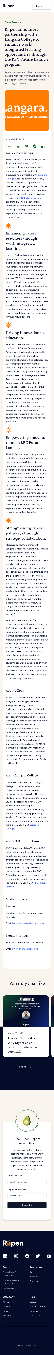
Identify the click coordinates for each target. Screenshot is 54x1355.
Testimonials (35, 1281)
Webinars (34, 1276)
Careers (6, 1306)
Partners (7, 1315)
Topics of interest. (16, 1189)
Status (33, 1302)
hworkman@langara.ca (25, 948)
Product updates (38, 1306)
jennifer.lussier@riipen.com (28, 923)
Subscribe (27, 1205)
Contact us (35, 1315)
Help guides (35, 1311)
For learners (8, 1288)
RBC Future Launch (30, 197)
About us (7, 1302)
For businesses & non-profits (11, 1282)
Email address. (14, 1175)
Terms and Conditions (27, 1345)
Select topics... (17, 1195)
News (5, 1311)
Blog (32, 1272)
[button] (42, 6)
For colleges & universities (9, 1274)
